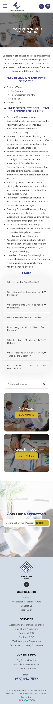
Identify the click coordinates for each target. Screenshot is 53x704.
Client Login (26, 609)
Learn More (26, 414)
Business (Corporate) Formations (26, 645)
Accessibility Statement (16, 693)
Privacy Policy (32, 693)
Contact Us (26, 455)
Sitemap (43, 693)
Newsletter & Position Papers (26, 601)
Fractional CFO (26, 633)
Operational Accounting (26, 629)
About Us (26, 597)
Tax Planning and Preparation (26, 641)
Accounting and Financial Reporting (26, 624)
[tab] (26, 282)
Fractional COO (26, 637)
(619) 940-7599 (26, 679)
